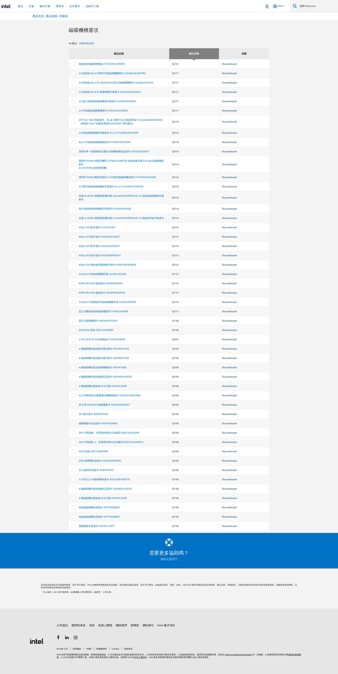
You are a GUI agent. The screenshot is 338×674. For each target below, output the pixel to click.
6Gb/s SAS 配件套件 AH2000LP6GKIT (99, 246)
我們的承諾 (78, 625)
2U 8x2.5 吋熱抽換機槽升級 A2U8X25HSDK (102, 274)
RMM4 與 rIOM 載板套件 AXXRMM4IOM (101, 283)
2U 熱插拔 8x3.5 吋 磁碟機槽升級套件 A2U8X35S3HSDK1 (110, 92)
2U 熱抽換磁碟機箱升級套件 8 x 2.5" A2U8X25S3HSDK (108, 132)
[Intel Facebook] (58, 638)
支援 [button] (31, 6)
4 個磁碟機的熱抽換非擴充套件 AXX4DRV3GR (104, 348)
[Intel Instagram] (76, 638)
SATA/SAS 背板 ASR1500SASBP (96, 330)
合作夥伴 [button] (75, 6)
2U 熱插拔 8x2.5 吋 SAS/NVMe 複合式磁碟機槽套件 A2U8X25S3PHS (116, 82)
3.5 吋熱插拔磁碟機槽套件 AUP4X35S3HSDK (103, 110)
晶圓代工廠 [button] (92, 6)
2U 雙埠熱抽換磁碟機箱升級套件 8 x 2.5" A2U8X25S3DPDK (111, 186)
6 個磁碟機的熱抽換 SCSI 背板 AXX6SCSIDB (103, 498)
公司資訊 (62, 625)
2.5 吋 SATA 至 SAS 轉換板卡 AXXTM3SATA (102, 339)
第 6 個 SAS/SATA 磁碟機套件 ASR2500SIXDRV (104, 404)
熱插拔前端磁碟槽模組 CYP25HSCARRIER (102, 64)
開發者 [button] (60, 6)
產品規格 (51, 16)
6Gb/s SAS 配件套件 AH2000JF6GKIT (99, 236)
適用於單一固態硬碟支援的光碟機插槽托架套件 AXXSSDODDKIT (114, 151)
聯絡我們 (121, 625)
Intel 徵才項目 (166, 625)
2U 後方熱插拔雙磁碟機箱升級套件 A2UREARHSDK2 (107, 101)
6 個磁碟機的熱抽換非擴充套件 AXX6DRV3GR (104, 358)
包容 (92, 625)
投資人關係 (105, 625)
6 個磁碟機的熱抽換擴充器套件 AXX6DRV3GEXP (105, 488)
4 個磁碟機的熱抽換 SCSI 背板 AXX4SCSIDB (103, 386)
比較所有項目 (86, 43)
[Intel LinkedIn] (67, 638)
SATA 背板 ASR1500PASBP (93, 451)
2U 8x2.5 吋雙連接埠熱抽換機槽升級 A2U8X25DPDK (107, 302)
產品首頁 (38, 16)
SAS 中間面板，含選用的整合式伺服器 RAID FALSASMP (109, 432)
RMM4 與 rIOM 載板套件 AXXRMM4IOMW (102, 292)
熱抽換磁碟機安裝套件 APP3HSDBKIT (99, 507)
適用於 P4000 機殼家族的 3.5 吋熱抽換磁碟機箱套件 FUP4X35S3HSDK (117, 177)
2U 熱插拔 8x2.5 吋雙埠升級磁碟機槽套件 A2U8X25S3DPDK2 (112, 73)
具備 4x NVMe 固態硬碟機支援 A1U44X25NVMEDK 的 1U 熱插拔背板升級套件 (121, 218)
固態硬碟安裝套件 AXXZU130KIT (97, 526)
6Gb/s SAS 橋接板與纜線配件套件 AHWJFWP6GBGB (107, 264)
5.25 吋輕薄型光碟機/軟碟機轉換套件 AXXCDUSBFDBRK (110, 395)
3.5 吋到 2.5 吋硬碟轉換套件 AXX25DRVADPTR (104, 479)
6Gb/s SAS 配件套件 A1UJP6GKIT (97, 227)
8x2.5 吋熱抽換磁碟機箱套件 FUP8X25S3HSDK (104, 142)
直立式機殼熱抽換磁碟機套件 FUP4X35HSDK (103, 311)
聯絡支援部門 (169, 559)
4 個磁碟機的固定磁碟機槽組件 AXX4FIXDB (102, 367)
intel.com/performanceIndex (238, 654)
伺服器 (63, 16)
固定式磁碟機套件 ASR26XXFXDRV (98, 320)
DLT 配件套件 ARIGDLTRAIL (93, 414)
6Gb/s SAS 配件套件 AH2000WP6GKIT (100, 255)
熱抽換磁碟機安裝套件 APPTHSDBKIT (99, 516)
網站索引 (148, 625)
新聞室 (135, 625)
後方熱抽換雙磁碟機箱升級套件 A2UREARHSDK (105, 208)
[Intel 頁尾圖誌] (37, 641)
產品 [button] (20, 6)
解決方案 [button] (45, 6)
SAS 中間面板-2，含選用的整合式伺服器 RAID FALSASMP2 (111, 442)
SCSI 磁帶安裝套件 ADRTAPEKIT (96, 470)
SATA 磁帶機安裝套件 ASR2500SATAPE (100, 460)
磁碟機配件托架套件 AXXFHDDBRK (98, 423)
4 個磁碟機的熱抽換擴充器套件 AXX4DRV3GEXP (105, 376)
